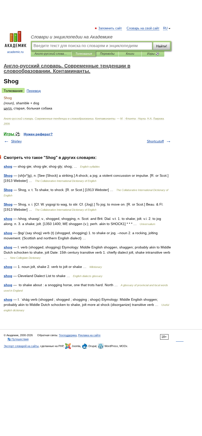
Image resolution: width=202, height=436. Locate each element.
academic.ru (15, 52)
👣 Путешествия (18, 339)
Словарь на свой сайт (143, 28)
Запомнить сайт (110, 28)
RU (165, 28)
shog (8, 166)
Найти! (161, 46)
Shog (8, 175)
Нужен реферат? (38, 134)
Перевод (34, 91)
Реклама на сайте (89, 335)
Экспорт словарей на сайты (21, 346)
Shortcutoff (155, 141)
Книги (130, 53)
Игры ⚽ (153, 53)
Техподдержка (68, 335)
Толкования (83, 53)
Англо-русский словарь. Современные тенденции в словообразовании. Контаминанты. (51, 53)
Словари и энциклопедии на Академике (72, 37)
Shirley (16, 141)
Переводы (107, 53)
